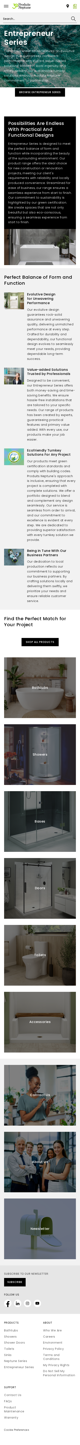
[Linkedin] (17, 1303)
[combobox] (40, 18)
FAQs (8, 1401)
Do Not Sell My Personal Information (59, 1373)
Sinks (8, 1355)
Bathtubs (11, 1330)
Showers (10, 1337)
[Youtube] (37, 1303)
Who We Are (52, 1330)
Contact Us (12, 1395)
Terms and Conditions (51, 1357)
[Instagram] (27, 1303)
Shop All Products (40, 642)
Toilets (9, 1349)
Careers (49, 1337)
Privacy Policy (53, 1349)
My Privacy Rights (56, 1365)
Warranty (11, 1417)
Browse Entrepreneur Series (40, 92)
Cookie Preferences (16, 1430)
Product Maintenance (14, 1409)
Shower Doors (14, 1343)
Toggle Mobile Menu (6, 6)
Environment (53, 1343)
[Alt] (21, 6)
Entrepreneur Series (19, 1367)
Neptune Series (15, 1361)
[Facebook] (7, 1303)
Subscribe (14, 1282)
